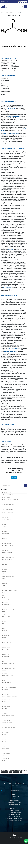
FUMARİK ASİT (4, 569)
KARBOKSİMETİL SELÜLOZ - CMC (8, 609)
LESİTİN (3, 628)
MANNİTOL (4, 659)
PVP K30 (3, 710)
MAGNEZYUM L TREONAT (6, 644)
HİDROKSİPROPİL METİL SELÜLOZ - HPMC (9, 590)
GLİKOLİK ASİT (4, 573)
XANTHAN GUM (5, 762)
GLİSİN (3, 578)
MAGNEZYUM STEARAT (6, 651)
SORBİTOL (4, 741)
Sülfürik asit (4, 113)
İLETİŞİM (14, 477)
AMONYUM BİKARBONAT (6, 519)
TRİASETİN (4, 751)
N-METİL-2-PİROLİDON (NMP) (7, 675)
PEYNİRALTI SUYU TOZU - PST (7, 682)
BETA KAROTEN (5, 540)
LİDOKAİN (4, 633)
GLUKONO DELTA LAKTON (7, 581)
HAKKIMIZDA (14, 798)
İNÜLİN (3, 595)
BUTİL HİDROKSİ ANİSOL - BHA (7, 543)
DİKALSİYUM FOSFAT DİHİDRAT (7, 559)
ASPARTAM (4, 526)
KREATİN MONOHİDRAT (6, 616)
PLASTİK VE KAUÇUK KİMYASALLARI (8, 502)
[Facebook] (18, 2)
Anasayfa (2, 12)
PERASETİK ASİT (5, 680)
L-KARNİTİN (4, 637)
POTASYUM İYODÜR (6, 699)
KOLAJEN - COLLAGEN (6, 614)
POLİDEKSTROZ (5, 684)
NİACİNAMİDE (4, 673)
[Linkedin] (22, 2)
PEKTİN (3, 677)
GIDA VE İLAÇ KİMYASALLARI (10, 12)
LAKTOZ (3, 623)
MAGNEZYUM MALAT (6, 647)
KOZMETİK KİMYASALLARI (6, 497)
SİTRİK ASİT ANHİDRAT (6, 720)
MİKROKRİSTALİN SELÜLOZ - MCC (8, 663)
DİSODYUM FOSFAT (6, 562)
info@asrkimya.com (15, 788)
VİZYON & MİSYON (15, 796)
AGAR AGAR (4, 514)
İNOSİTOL (4, 592)
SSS (8, 841)
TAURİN (3, 746)
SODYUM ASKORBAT (6, 729)
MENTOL (4, 661)
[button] (3, 33)
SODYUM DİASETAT (5, 734)
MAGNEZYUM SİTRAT (6, 649)
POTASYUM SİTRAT (5, 701)
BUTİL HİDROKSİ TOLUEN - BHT (8, 545)
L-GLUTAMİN (4, 630)
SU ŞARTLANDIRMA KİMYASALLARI (8, 504)
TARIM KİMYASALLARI (6, 506)
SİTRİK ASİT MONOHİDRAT (7, 722)
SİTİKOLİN (4, 718)
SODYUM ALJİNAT (5, 725)
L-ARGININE (4, 625)
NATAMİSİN (4, 670)
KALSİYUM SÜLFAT (5, 607)
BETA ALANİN (4, 538)
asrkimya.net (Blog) (15, 790)
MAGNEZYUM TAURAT (6, 654)
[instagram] (26, 2)
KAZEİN (3, 611)
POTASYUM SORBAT (6, 706)
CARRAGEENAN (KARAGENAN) (7, 547)
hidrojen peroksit (12, 108)
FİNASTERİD (4, 564)
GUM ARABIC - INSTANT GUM (7, 588)
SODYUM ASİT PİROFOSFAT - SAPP (8, 727)
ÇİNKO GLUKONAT (5, 550)
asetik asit (20, 106)
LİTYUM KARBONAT (5, 635)
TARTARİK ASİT (5, 744)
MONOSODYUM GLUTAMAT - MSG (8, 668)
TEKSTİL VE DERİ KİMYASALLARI (7, 509)
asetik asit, (10, 249)
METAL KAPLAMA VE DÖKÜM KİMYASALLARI (10, 499)
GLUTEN (3, 585)
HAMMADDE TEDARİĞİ (14, 800)
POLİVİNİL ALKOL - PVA (6, 692)
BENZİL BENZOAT (5, 533)
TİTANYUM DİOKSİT (5, 748)
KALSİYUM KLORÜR (5, 599)
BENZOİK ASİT (4, 536)
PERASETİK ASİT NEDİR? (6, 53)
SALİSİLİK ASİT (4, 713)
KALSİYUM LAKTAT (5, 602)
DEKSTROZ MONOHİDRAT (7, 552)
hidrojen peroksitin (14, 133)
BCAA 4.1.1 (4, 529)
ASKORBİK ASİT (5, 524)
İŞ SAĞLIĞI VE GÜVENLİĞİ (14, 804)
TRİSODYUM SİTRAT (6, 758)
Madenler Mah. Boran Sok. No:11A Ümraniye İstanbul (15, 783)
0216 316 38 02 (5, 1)
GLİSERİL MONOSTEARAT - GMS (8, 576)
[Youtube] (24, 2)
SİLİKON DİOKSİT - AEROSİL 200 (8, 715)
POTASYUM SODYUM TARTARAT (8, 703)
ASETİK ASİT (4, 521)
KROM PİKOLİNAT (5, 618)
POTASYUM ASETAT (5, 694)
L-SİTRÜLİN (4, 640)
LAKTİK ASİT (4, 621)
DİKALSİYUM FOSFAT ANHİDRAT (8, 557)
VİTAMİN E (4, 760)
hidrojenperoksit (16, 116)
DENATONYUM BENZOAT (6, 555)
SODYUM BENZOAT (5, 732)
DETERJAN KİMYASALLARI (6, 492)
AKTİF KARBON (5, 517)
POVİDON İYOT (5, 708)
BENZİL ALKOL (4, 531)
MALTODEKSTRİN (5, 656)
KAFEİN (3, 597)
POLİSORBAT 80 (5, 689)
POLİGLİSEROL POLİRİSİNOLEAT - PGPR (9, 687)
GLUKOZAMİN (4, 583)
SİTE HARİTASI (13, 841)
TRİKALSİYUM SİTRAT (6, 755)
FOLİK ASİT (4, 566)
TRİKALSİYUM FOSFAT (6, 753)
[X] (20, 2)
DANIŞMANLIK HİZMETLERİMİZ (14, 802)
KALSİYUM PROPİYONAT (6, 604)
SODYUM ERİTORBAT (6, 736)
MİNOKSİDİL (4, 666)
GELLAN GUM (4, 571)
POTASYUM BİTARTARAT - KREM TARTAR (9, 696)
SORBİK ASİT (4, 739)
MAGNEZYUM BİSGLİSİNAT (7, 642)
